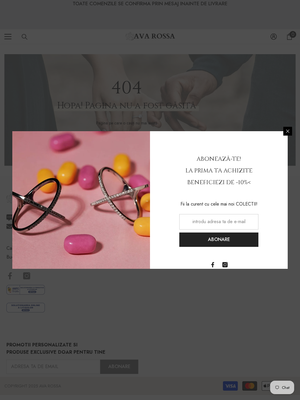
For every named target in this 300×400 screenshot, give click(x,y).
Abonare (219, 239)
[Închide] (287, 131)
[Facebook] (213, 265)
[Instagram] (225, 265)
